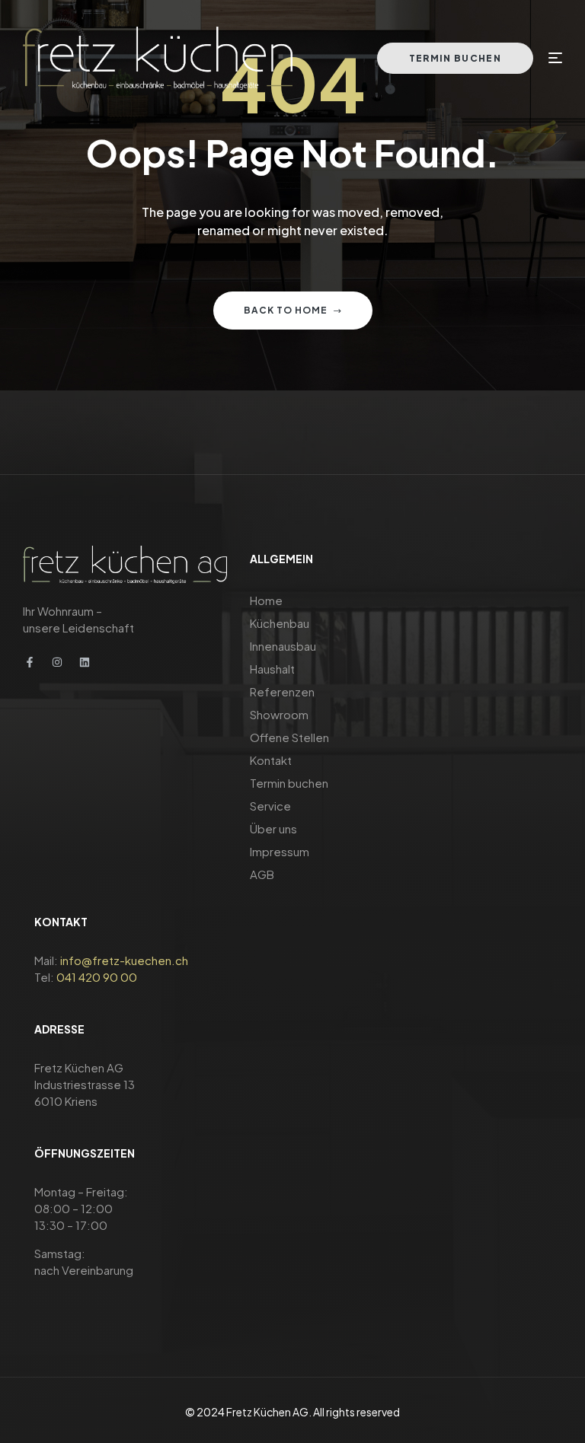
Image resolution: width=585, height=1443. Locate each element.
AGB (262, 874)
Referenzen (282, 691)
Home (266, 600)
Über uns (273, 828)
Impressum (279, 851)
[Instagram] (57, 662)
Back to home (286, 310)
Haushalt (272, 668)
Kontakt (271, 760)
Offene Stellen (289, 737)
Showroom (279, 714)
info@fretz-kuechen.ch (124, 960)
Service (270, 805)
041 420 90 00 (96, 977)
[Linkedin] (84, 662)
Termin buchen (289, 783)
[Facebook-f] (29, 662)
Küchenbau (279, 623)
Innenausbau (283, 646)
